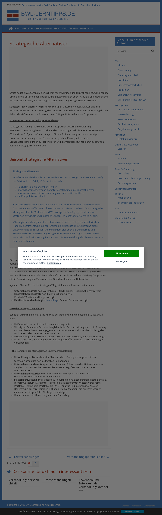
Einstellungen (54, 263)
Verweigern (122, 261)
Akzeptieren (122, 253)
